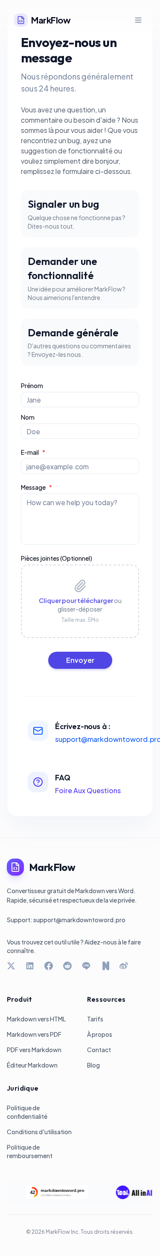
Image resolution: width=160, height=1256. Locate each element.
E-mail (33, 452)
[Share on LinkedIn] (30, 966)
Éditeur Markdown (32, 1065)
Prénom (32, 385)
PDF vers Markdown (34, 1049)
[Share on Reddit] (67, 966)
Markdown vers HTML (36, 1019)
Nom (28, 417)
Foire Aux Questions (88, 790)
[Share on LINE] (86, 966)
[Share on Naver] (105, 966)
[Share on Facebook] (48, 966)
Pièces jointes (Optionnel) (56, 558)
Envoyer (80, 660)
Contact (99, 1049)
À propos (99, 1034)
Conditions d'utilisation (39, 1131)
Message (36, 487)
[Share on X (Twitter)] (11, 966)
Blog (93, 1065)
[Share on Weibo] (123, 966)
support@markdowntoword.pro (79, 920)
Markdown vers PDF (34, 1034)
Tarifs (95, 1019)
